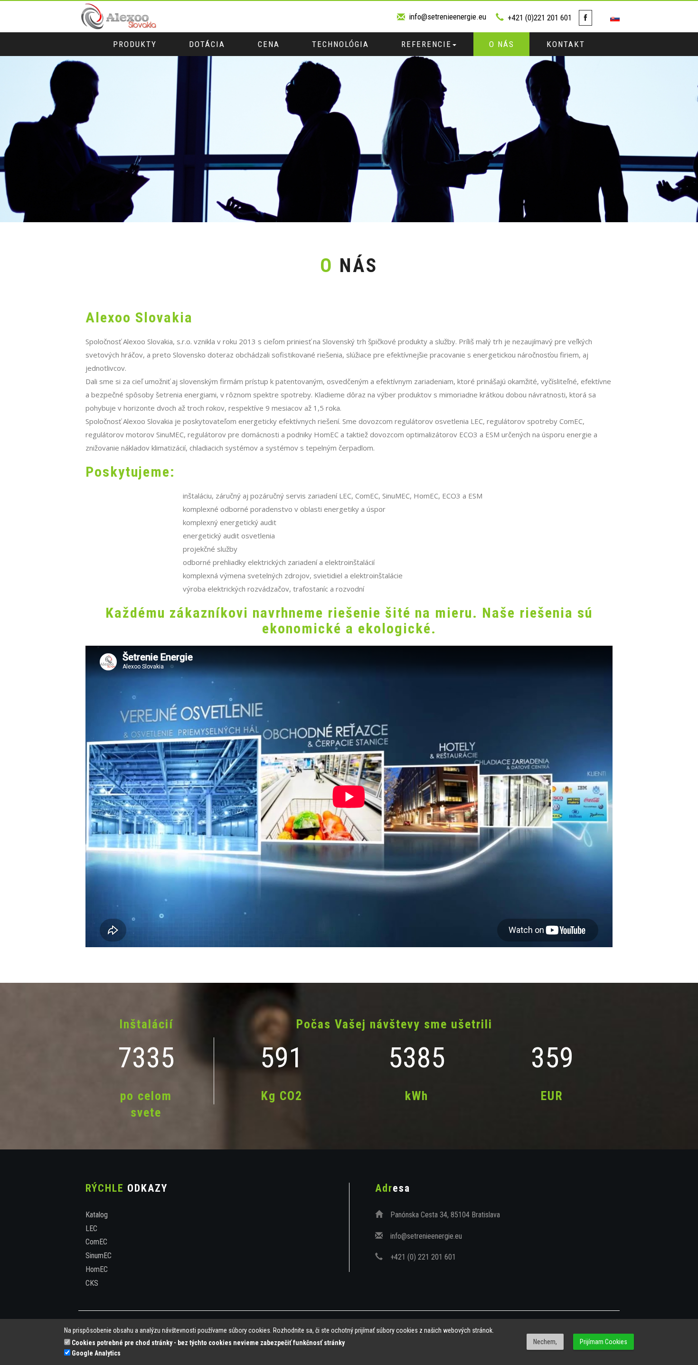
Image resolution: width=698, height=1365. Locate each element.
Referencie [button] (426, 44)
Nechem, (545, 1342)
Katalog (96, 1214)
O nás (501, 44)
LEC (91, 1228)
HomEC (96, 1269)
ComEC (96, 1241)
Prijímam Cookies (603, 1342)
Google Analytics (95, 1353)
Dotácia (207, 44)
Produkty (135, 44)
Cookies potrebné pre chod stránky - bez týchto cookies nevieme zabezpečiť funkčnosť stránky (207, 1342)
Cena (269, 44)
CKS (91, 1283)
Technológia (340, 44)
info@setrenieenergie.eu (447, 16)
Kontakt (566, 44)
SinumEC (98, 1255)
